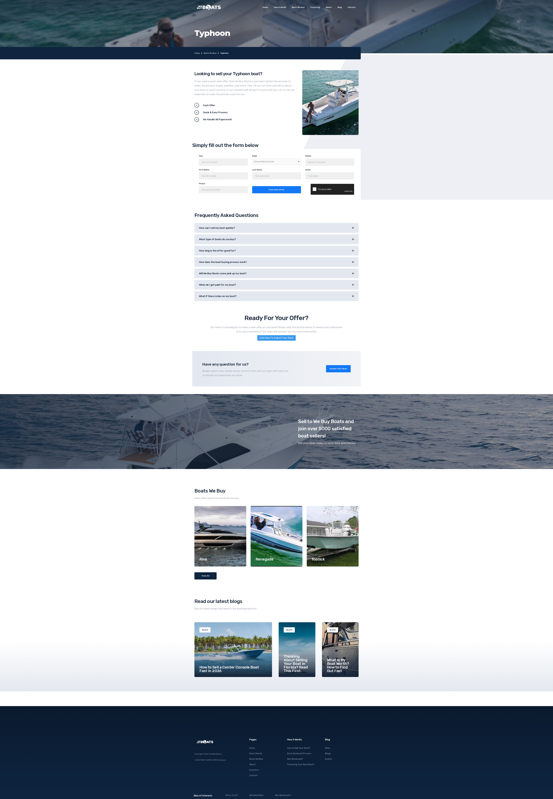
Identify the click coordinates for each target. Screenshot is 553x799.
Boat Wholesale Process (299, 753)
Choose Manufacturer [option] (264, 161)
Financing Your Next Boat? (301, 764)
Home (265, 7)
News (327, 748)
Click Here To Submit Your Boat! (276, 337)
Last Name (257, 170)
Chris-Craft (231, 795)
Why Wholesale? (295, 759)
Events (328, 759)
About (329, 7)
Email (307, 170)
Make (254, 156)
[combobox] (276, 161)
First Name (204, 170)
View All (205, 576)
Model (308, 156)
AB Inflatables (256, 795)
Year (201, 156)
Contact (352, 7)
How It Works (280, 7)
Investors (254, 770)
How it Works (255, 753)
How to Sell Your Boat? (298, 748)
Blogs (328, 753)
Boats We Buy (298, 7)
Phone (202, 184)
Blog (340, 7)
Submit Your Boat (338, 369)
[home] (208, 7)
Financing (315, 7)
